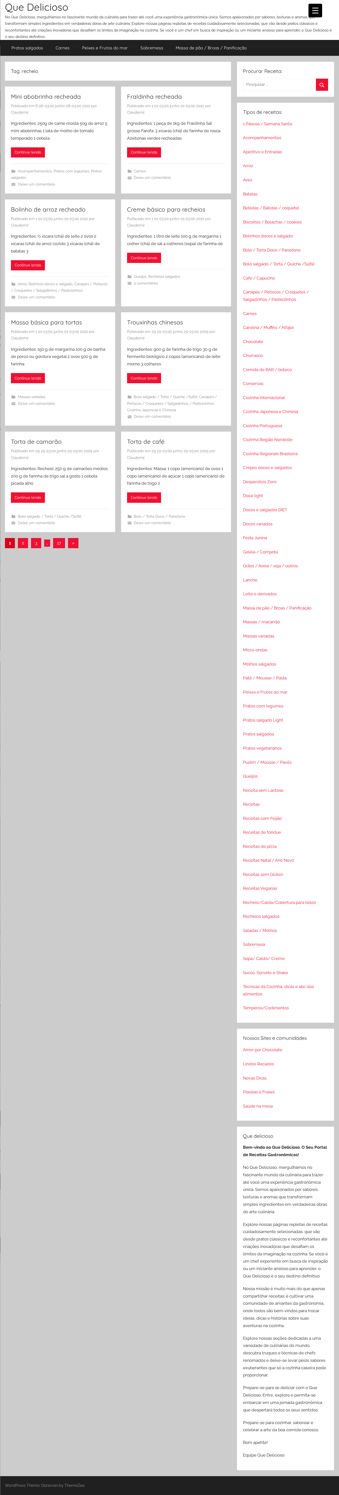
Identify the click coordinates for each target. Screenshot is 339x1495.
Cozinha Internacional (264, 397)
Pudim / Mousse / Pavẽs (267, 762)
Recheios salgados (164, 276)
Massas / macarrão (261, 621)
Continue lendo (28, 152)
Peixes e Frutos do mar (105, 47)
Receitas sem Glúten (263, 874)
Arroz (22, 284)
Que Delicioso (36, 7)
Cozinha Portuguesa (262, 425)
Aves (247, 179)
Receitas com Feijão (262, 818)
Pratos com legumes (71, 171)
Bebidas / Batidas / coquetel (271, 207)
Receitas (251, 804)
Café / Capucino (259, 278)
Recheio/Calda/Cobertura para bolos (279, 902)
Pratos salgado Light (263, 720)
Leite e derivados (260, 593)
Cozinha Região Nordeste (268, 439)
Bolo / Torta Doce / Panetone (159, 516)
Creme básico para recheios (166, 209)
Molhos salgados (259, 664)
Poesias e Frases (259, 1091)
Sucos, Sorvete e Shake (265, 972)
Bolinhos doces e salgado (50, 284)
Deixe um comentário (36, 184)
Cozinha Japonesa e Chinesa (151, 410)
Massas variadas (31, 397)
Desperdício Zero (259, 481)
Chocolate (253, 341)
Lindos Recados (258, 1063)
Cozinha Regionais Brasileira (270, 453)
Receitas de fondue (262, 832)
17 (59, 543)
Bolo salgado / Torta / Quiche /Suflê (165, 397)
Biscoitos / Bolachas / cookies (272, 222)
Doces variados (257, 523)
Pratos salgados (27, 47)
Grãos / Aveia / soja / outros (270, 565)
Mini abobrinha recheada (46, 96)
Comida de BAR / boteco (267, 369)
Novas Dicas (255, 1078)
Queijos (140, 276)
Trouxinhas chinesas (155, 322)
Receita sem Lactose (263, 790)
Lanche (250, 579)
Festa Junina (255, 537)
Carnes (62, 47)
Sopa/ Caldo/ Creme (264, 958)
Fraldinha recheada (154, 96)
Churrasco (253, 355)
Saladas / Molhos (260, 930)
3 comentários (146, 283)
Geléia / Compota (260, 551)
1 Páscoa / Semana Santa (267, 123)
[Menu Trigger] (315, 10)
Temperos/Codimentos (266, 1007)
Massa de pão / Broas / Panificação (211, 47)
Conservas (253, 383)
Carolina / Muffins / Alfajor (268, 327)
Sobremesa (151, 47)
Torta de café (146, 441)
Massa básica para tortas (46, 322)
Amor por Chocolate (262, 1049)
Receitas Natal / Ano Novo (268, 860)
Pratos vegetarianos (262, 748)
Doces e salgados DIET (265, 509)
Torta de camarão (36, 441)
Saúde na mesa (258, 1106)
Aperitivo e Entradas (262, 151)
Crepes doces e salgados (267, 467)
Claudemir (20, 112)
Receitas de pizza (259, 846)
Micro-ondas (255, 649)
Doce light (253, 495)
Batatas (250, 193)
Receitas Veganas (260, 888)
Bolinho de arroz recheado (48, 209)
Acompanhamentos (35, 171)
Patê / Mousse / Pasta (265, 677)
